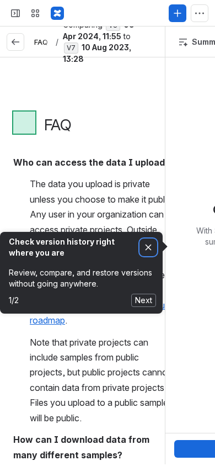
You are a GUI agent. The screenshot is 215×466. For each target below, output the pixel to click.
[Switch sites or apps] (35, 13)
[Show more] (199, 13)
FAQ (41, 42)
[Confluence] (57, 13)
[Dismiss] (148, 248)
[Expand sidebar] (15, 13)
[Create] (177, 13)
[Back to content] (15, 42)
